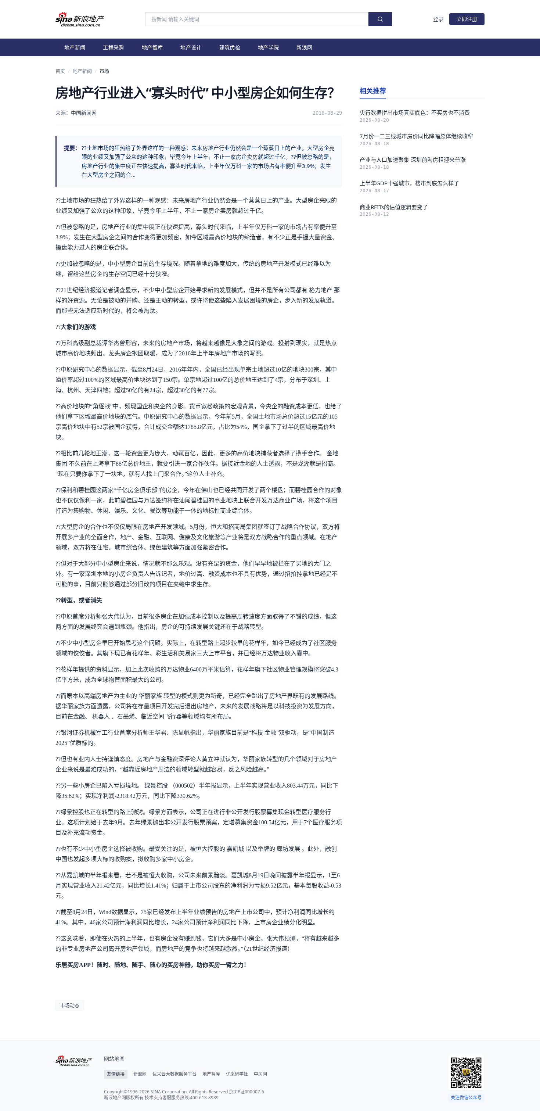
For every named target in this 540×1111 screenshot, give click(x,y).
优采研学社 (237, 1074)
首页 (60, 71)
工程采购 (113, 47)
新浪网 (304, 47)
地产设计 (190, 47)
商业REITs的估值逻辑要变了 (394, 207)
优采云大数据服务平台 (174, 1074)
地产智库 (152, 47)
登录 (438, 18)
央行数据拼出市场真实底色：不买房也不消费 (415, 112)
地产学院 (268, 47)
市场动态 (69, 1005)
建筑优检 (229, 47)
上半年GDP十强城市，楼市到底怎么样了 (409, 183)
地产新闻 (74, 47)
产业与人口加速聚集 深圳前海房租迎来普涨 (413, 159)
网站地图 (114, 1058)
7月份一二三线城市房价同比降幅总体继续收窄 (416, 136)
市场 (104, 71)
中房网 (260, 1074)
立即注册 (467, 18)
